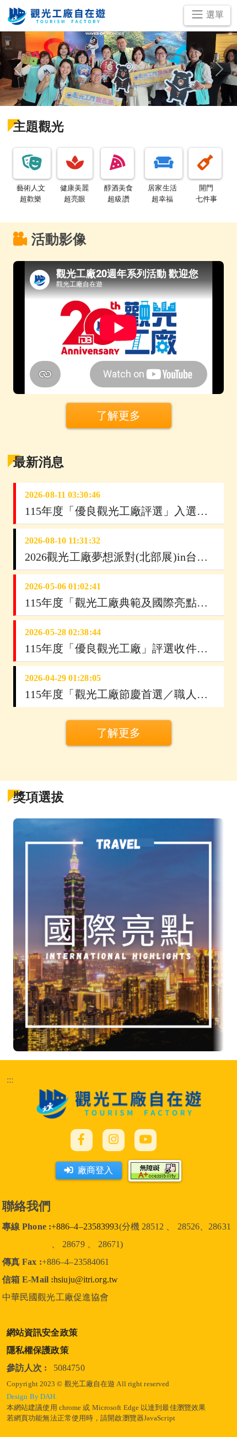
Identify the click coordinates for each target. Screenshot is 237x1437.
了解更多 (118, 733)
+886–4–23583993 (85, 1226)
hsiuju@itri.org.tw (85, 1279)
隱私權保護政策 (38, 1350)
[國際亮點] (118, 934)
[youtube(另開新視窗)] (145, 1140)
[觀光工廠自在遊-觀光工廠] (119, 1102)
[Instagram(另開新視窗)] (114, 1140)
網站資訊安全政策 (42, 1332)
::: (10, 1079)
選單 (215, 14)
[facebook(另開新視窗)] (82, 1140)
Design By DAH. (32, 1397)
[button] (32, 163)
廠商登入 (95, 1170)
